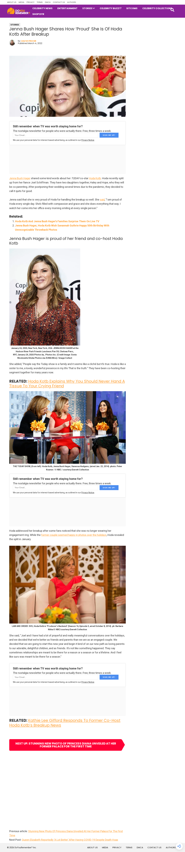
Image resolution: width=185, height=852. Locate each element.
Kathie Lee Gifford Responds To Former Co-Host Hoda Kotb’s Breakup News (64, 723)
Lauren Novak (28, 40)
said (102, 199)
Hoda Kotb (95, 178)
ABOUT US (11, 2)
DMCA (48, 2)
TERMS (40, 2)
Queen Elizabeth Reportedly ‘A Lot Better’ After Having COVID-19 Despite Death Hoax (70, 839)
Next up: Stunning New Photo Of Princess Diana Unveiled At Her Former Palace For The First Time (65, 744)
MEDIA (21, 2)
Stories (15, 24)
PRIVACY (30, 2)
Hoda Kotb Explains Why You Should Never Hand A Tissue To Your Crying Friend (67, 384)
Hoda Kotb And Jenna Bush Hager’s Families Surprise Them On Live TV (57, 221)
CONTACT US (59, 2)
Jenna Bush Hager (19, 178)
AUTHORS (71, 2)
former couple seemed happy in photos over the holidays (74, 534)
